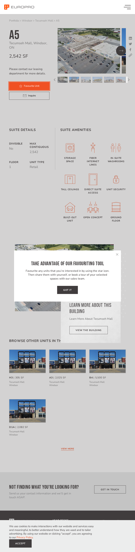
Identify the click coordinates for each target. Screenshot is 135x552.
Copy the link (130, 55)
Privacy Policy (25, 537)
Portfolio (14, 20)
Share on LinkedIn (130, 38)
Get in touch (110, 489)
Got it (67, 290)
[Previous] (54, 80)
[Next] (121, 51)
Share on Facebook (130, 49)
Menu (127, 7)
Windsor (27, 20)
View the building (89, 330)
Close (117, 254)
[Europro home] (19, 7)
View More (67, 448)
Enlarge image (88, 51)
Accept (20, 543)
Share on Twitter (130, 44)
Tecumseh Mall (44, 20)
